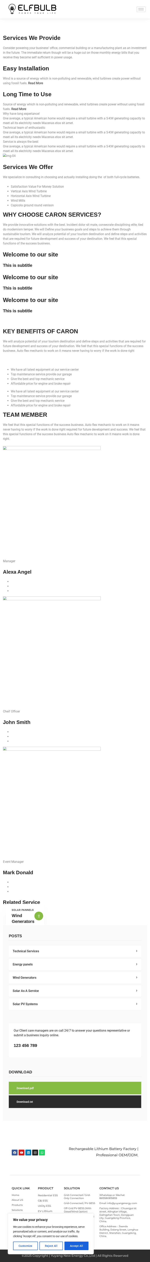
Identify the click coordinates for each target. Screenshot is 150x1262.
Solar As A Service (26, 991)
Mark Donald (18, 872)
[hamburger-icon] (141, 9)
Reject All (51, 1245)
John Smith (16, 722)
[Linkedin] (28, 1152)
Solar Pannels (23, 909)
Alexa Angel (17, 572)
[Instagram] (35, 1152)
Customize (25, 1245)
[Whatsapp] (42, 1152)
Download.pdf (25, 1088)
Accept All (76, 1245)
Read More (35, 83)
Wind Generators (24, 977)
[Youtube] (21, 1152)
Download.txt (25, 1101)
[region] (51, 1233)
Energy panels (23, 964)
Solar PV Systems (25, 1004)
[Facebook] (15, 1152)
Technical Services (26, 951)
